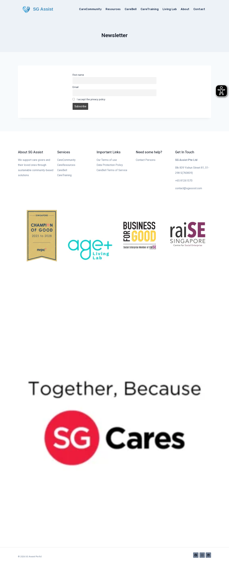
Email (75, 87)
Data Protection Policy (110, 165)
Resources (113, 9)
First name (78, 75)
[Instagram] (202, 555)
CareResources (66, 165)
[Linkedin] (208, 555)
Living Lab (170, 9)
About (185, 9)
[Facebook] (195, 555)
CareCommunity (90, 9)
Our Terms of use (107, 160)
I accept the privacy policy (90, 99)
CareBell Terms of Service (112, 170)
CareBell (131, 9)
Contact (199, 9)
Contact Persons (145, 160)
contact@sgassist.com (188, 188)
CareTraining (150, 9)
